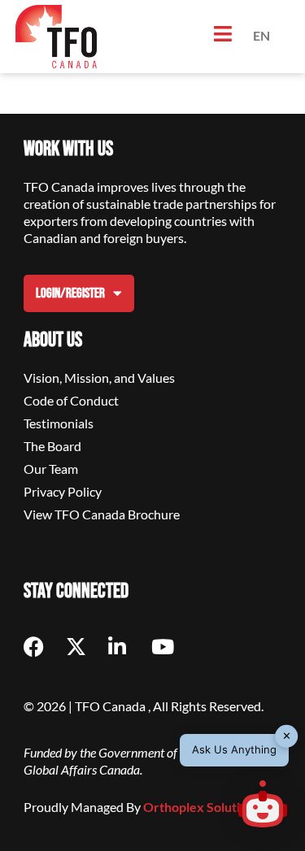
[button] (263, 806)
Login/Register (70, 293)
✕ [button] (286, 735)
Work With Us (68, 149)
